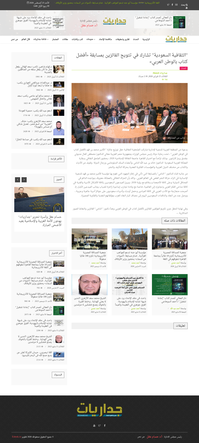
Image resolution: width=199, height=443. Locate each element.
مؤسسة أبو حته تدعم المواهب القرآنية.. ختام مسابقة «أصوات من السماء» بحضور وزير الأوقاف (123, 3)
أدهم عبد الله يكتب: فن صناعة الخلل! (34, 139)
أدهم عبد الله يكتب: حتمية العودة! (35, 111)
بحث (183, 5)
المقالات (58, 58)
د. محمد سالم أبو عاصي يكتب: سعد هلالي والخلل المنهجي (34, 97)
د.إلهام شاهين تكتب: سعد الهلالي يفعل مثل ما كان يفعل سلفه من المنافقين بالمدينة (33, 70)
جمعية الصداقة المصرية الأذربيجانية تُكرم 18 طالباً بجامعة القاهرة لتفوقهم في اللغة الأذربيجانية (170, 257)
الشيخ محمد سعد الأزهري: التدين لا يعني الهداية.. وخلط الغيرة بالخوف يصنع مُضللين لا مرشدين (90, 301)
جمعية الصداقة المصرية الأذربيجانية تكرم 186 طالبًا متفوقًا (93, 255)
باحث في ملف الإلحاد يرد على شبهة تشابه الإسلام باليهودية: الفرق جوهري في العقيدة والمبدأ (33, 20)
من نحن (141, 437)
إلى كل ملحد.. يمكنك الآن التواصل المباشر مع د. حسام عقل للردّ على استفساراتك (40, 215)
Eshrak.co (16, 437)
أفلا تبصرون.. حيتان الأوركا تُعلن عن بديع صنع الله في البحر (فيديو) (34, 354)
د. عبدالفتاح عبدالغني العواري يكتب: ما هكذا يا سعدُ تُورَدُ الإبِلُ (34, 84)
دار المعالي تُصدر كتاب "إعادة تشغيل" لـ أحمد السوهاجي (153, 19)
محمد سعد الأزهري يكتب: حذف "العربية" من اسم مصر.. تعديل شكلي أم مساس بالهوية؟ (34, 124)
